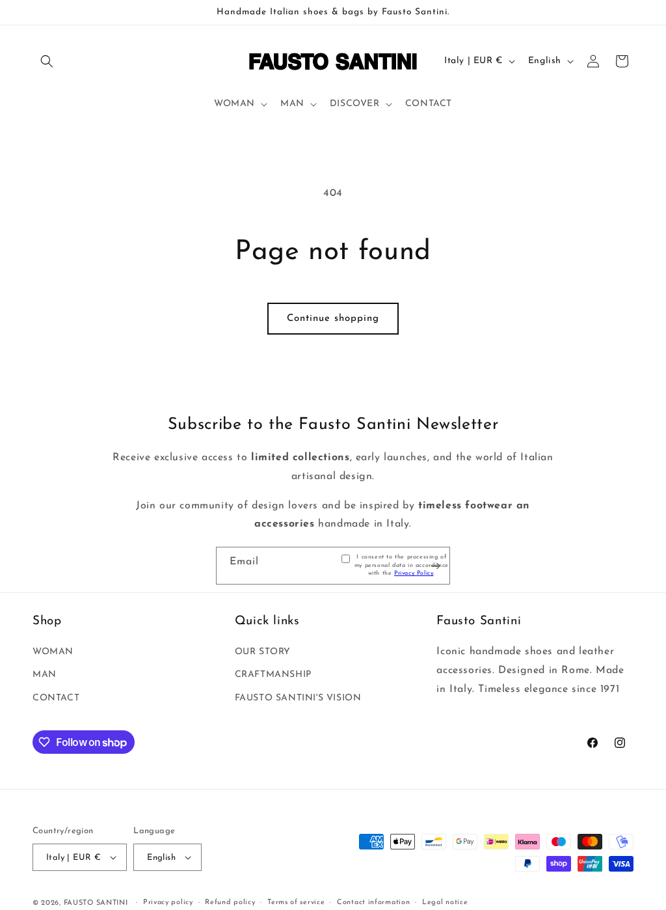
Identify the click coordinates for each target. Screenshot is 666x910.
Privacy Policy (413, 573)
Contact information (373, 902)
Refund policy (230, 902)
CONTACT (56, 698)
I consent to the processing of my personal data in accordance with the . (401, 565)
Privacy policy (168, 902)
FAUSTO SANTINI (96, 903)
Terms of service (296, 902)
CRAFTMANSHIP (273, 675)
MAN (45, 675)
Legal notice (445, 902)
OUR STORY (263, 652)
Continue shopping (333, 319)
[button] (47, 61)
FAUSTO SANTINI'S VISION (298, 698)
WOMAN (53, 652)
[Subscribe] (435, 566)
